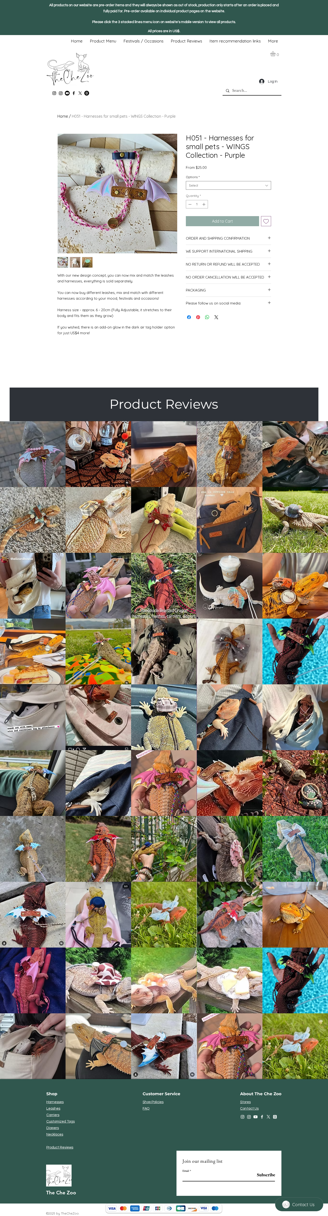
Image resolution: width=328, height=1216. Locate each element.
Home (62, 116)
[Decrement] (189, 204)
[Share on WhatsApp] (207, 317)
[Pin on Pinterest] (198, 317)
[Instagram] (54, 93)
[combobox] (228, 185)
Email (185, 1170)
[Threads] (86, 93)
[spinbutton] (196, 204)
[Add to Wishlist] (266, 221)
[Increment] (204, 204)
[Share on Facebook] (189, 317)
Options (193, 177)
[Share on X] (216, 317)
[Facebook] (73, 93)
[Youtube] (67, 93)
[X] (80, 93)
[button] (275, 53)
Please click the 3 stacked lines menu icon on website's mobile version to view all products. (164, 22)
